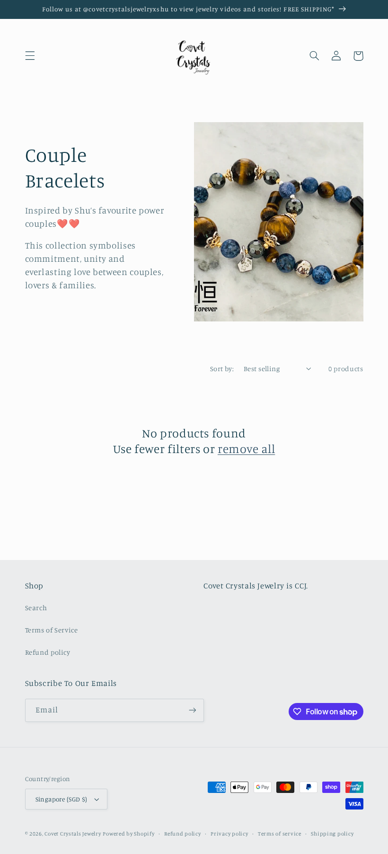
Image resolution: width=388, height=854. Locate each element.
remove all (246, 448)
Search (36, 608)
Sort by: (222, 369)
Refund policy (48, 652)
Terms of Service (51, 630)
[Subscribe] (192, 710)
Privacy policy (229, 833)
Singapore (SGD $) (61, 799)
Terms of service (279, 833)
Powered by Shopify (128, 833)
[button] (30, 56)
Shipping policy (332, 833)
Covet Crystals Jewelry (72, 833)
